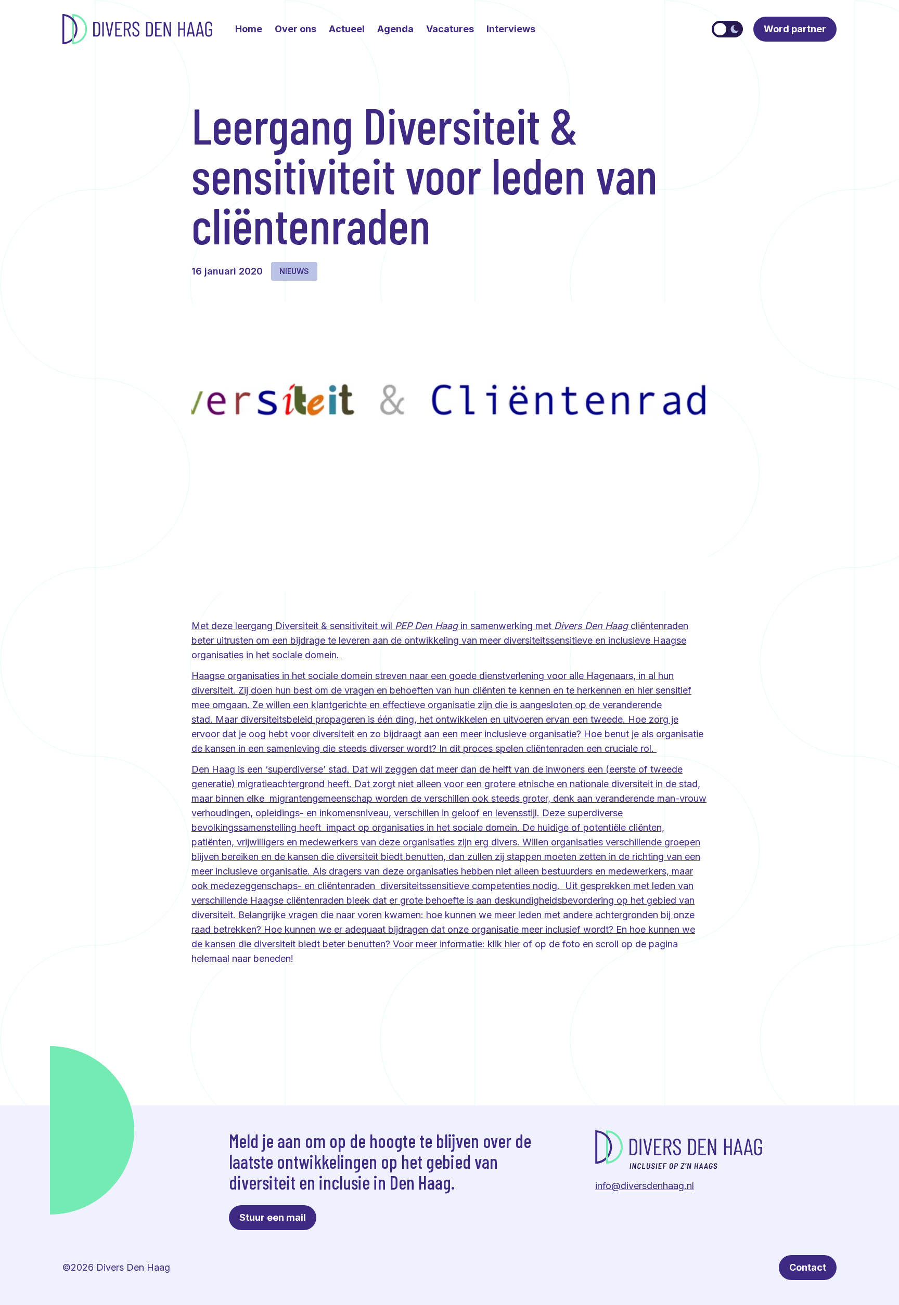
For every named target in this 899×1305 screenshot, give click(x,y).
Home (248, 28)
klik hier (503, 943)
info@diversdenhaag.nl (644, 1185)
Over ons (295, 28)
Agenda (395, 28)
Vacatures (450, 28)
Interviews (510, 28)
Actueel (347, 28)
